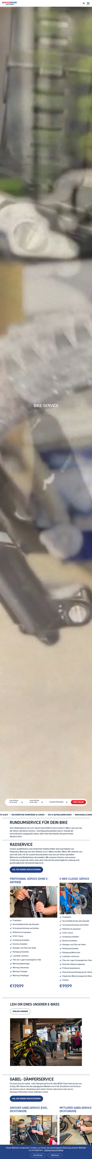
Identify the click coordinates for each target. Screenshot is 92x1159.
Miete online (78, 802)
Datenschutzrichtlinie (53, 1150)
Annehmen (38, 1155)
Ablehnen (55, 1155)
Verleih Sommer (20, 1011)
